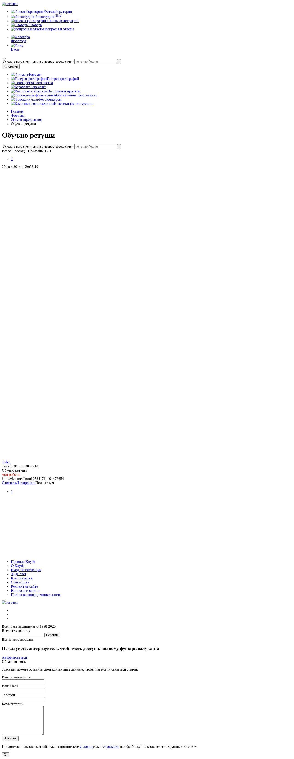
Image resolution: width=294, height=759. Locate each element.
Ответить (9, 483)
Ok (6, 754)
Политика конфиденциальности (36, 595)
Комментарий (12, 704)
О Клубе (17, 566)
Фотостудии (47, 17)
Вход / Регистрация (26, 570)
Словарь (35, 25)
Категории (11, 66)
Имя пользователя (16, 677)
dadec (6, 462)
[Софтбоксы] (147, 554)
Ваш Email (10, 686)
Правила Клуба (23, 562)
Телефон (8, 695)
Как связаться (21, 578)
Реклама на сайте (24, 586)
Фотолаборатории (57, 12)
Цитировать (26, 483)
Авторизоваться (14, 657)
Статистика (20, 582)
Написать (10, 738)
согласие (112, 746)
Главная (17, 111)
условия (86, 746)
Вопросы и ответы (59, 29)
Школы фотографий (62, 21)
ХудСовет (18, 574)
